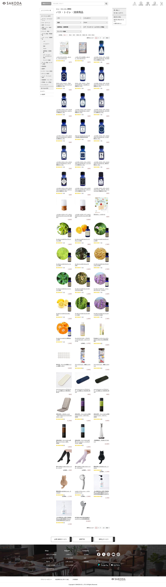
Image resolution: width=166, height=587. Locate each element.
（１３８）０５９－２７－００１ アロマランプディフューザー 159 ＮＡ (64, 216)
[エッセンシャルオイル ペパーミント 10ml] (64, 279)
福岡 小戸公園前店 (51, 554)
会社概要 (86, 554)
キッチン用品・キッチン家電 (47, 63)
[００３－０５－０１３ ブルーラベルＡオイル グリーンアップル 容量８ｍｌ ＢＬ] (64, 73)
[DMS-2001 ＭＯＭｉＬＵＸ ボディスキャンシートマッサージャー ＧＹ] (64, 404)
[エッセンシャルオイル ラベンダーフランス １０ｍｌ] (101, 279)
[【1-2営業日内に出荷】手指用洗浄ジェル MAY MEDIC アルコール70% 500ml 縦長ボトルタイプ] (101, 481)
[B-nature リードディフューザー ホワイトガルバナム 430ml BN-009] (101, 328)
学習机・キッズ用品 (46, 82)
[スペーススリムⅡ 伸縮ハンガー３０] (83, 355)
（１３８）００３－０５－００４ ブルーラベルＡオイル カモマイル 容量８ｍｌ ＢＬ (64, 137)
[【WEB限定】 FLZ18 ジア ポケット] (101, 430)
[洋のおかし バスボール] (101, 205)
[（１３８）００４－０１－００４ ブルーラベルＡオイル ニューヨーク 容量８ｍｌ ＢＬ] (83, 152)
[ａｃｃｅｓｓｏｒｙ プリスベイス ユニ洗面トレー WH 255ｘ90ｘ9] (64, 379)
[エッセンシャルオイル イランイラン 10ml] (64, 229)
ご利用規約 (75, 579)
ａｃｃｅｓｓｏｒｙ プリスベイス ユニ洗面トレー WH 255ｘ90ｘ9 (63, 391)
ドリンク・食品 (45, 31)
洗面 (58, 22)
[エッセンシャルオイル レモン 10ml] (64, 304)
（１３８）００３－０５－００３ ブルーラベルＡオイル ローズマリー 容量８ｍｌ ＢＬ (101, 111)
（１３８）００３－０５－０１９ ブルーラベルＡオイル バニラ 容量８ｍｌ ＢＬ (83, 111)
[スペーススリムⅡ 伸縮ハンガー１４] (101, 355)
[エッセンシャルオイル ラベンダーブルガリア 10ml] (101, 304)
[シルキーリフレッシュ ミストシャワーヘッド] (83, 481)
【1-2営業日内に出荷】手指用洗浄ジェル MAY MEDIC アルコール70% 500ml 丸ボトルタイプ (63, 519)
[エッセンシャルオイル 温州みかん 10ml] (64, 328)
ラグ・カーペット (46, 22)
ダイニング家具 (45, 73)
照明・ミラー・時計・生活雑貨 (47, 28)
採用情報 (86, 561)
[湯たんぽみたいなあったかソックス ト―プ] (64, 457)
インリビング (45, 84)
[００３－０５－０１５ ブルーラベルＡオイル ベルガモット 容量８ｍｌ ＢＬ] (83, 73)
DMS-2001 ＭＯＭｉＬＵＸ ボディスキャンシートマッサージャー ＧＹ (64, 415)
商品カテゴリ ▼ (46, 3)
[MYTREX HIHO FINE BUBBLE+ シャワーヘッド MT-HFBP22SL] (83, 508)
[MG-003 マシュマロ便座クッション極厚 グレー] (64, 355)
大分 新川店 (49, 558)
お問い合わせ (69, 561)
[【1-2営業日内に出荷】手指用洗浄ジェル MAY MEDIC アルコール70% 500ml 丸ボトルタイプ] (64, 508)
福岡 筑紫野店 (50, 568)
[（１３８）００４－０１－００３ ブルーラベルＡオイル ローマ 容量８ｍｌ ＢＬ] (64, 152)
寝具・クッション (46, 25)
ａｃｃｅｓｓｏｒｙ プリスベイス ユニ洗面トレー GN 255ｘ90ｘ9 (101, 391)
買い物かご (117, 10)
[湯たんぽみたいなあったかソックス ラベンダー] (83, 457)
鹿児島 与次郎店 (50, 565)
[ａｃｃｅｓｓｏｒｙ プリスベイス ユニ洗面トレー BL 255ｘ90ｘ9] (83, 379)
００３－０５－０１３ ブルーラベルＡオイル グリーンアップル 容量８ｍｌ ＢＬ (64, 85)
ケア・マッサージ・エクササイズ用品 (94, 27)
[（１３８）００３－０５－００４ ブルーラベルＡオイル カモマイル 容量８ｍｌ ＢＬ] (64, 126)
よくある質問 (69, 558)
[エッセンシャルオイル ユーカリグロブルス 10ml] (83, 279)
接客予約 (82, 539)
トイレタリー (87, 18)
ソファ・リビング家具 (47, 71)
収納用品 (44, 66)
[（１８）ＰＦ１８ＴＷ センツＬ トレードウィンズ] (64, 47)
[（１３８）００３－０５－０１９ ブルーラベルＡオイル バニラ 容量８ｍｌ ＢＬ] (83, 100)
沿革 (85, 558)
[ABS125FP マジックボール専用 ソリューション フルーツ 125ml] (101, 404)
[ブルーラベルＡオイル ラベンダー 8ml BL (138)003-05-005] (83, 126)
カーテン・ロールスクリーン (47, 19)
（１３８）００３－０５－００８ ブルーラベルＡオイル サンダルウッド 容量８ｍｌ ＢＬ (101, 58)
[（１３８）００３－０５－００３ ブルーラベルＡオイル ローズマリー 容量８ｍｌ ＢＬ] (101, 100)
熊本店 (48, 561)
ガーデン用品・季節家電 (47, 34)
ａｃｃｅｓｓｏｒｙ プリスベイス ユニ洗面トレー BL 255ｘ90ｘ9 (82, 391)
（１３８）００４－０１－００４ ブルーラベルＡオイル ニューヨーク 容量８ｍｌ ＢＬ (83, 163)
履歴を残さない (118, 23)
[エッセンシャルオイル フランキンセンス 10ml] (101, 254)
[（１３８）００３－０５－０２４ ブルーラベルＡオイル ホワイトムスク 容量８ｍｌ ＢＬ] (64, 178)
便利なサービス (104, 539)
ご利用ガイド (69, 554)
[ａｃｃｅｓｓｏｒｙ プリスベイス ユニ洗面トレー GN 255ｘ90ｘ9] (101, 379)
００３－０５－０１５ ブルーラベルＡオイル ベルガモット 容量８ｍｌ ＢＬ (82, 85)
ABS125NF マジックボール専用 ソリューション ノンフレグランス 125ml (82, 442)
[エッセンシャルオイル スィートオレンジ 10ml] (83, 229)
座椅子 (43, 68)
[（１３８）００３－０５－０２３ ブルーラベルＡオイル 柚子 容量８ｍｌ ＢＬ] (101, 152)
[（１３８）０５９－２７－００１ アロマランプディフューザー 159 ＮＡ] (64, 205)
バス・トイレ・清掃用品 (47, 38)
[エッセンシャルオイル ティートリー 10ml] (64, 254)
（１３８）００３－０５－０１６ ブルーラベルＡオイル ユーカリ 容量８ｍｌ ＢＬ (101, 85)
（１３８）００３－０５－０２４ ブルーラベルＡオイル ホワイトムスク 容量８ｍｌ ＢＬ (64, 190)
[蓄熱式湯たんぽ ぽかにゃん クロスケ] (101, 457)
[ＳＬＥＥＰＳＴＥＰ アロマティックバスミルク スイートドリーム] (83, 328)
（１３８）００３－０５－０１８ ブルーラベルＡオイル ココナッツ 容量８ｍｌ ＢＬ (64, 111)
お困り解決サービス (60, 539)
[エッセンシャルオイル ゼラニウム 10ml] (101, 229)
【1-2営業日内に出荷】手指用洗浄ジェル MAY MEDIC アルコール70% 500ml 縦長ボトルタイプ (101, 493)
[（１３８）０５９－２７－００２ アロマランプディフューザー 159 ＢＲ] (83, 205)
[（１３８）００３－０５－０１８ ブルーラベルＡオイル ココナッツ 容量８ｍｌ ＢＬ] (64, 100)
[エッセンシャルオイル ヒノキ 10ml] (83, 254)
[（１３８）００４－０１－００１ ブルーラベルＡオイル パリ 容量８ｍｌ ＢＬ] (101, 126)
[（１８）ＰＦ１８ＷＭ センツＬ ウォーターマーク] (83, 47)
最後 (107, 37)
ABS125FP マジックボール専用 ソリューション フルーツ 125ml (101, 415)
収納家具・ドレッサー (47, 79)
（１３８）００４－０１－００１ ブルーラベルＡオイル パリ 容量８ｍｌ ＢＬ (101, 137)
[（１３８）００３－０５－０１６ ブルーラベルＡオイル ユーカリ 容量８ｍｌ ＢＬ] (101, 73)
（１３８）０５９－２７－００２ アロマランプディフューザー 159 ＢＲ (83, 216)
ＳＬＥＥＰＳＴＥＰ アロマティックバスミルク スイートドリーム (82, 340)
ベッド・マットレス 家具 (47, 76)
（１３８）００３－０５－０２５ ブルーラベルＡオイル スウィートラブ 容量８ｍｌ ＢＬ (83, 190)
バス (58, 18)
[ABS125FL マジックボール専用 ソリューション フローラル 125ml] (83, 404)
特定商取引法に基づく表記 (62, 579)
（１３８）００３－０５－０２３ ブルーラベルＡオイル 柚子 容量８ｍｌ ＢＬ (101, 163)
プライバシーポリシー (46, 579)
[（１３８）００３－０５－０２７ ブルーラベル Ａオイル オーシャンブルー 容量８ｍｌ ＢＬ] (101, 178)
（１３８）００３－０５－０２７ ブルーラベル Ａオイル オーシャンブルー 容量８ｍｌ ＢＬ (101, 190)
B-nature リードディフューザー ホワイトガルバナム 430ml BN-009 (101, 340)
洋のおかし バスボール (99, 214)
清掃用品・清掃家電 (62, 27)
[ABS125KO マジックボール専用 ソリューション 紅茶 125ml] (64, 430)
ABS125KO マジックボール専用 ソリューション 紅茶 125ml (63, 442)
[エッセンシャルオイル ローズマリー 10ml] (83, 304)
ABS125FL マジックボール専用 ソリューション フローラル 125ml (82, 415)
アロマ (85, 22)
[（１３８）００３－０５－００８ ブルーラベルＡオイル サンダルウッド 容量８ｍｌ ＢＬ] (101, 47)
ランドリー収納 (61, 31)
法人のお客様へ (70, 565)
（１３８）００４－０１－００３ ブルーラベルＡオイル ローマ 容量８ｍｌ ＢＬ (64, 163)
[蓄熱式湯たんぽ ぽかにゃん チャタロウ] (64, 481)
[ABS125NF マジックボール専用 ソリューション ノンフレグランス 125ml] (83, 430)
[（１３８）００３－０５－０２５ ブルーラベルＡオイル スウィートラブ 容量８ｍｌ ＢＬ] (83, 178)
